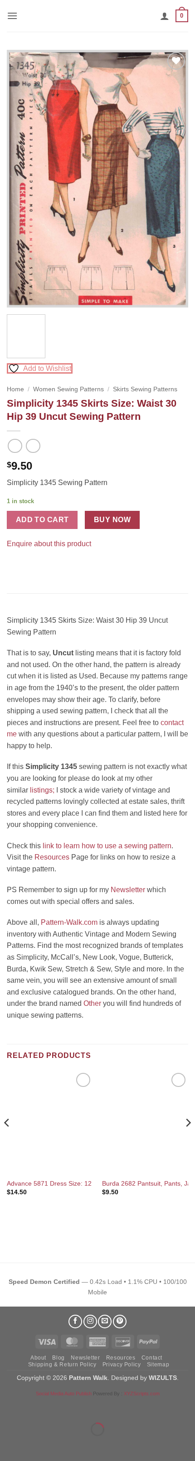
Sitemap (158, 1364)
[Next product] (15, 446)
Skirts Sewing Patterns (145, 389)
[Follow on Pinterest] (120, 1321)
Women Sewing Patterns (68, 389)
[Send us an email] (105, 1321)
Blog (58, 1358)
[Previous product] (33, 446)
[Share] (62, 1407)
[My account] (164, 16)
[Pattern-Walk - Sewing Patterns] (97, 16)
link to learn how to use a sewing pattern (107, 846)
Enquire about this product (49, 544)
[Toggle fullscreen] (35, 1407)
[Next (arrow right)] (35, 1445)
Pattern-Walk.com (69, 922)
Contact (151, 1358)
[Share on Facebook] (15, 566)
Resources (51, 857)
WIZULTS (163, 1377)
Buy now (112, 520)
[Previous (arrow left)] (9, 1445)
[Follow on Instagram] (90, 1321)
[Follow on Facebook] (75, 1321)
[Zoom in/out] (9, 1407)
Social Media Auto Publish (64, 1393)
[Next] (173, 179)
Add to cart (42, 520)
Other (92, 1003)
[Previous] (22, 179)
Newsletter (128, 890)
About (38, 1358)
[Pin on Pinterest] (31, 566)
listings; (42, 790)
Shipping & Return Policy (62, 1364)
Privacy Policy (121, 1364)
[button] (12, 16)
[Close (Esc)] (89, 1407)
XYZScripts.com (142, 1393)
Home (15, 389)
